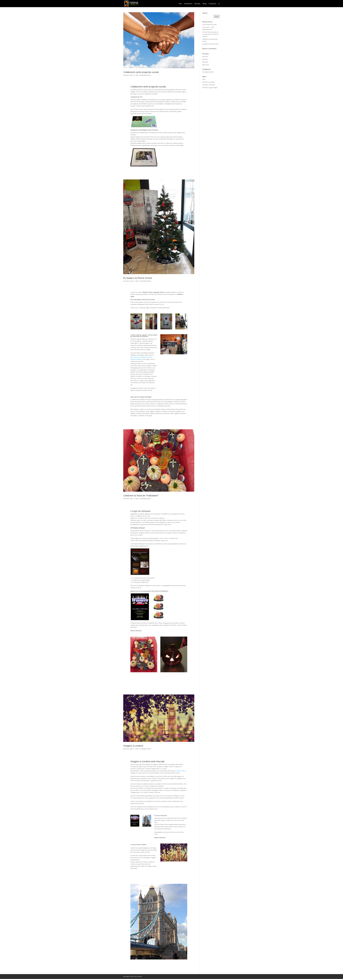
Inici (180, 4)
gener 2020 (205, 65)
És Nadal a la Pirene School (137, 278)
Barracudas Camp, (179, 771)
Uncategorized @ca (145, 75)
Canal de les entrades (208, 82)
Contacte (212, 4)
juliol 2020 (205, 62)
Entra (203, 79)
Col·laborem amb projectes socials (141, 72)
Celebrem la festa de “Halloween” (141, 495)
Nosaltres (188, 4)
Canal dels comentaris (208, 85)
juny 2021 (205, 59)
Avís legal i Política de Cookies (132, 976)
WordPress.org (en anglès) (210, 87)
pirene (127, 75)
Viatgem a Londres (133, 745)
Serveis (197, 4)
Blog (204, 4)
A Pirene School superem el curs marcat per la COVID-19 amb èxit (210, 34)
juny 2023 (205, 56)
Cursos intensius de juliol (209, 24)
